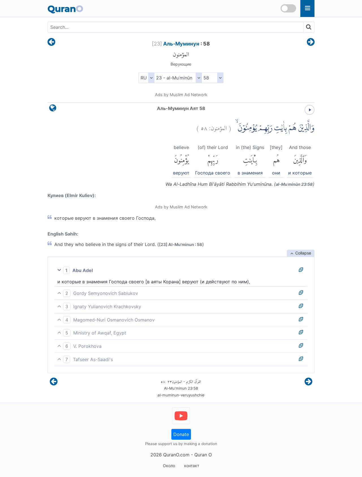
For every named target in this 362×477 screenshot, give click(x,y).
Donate (181, 434)
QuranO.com (176, 454)
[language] (53, 109)
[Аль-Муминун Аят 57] (51, 42)
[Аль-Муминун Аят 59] (310, 42)
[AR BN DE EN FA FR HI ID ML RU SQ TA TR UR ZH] (146, 77)
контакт (191, 465)
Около (169, 465)
